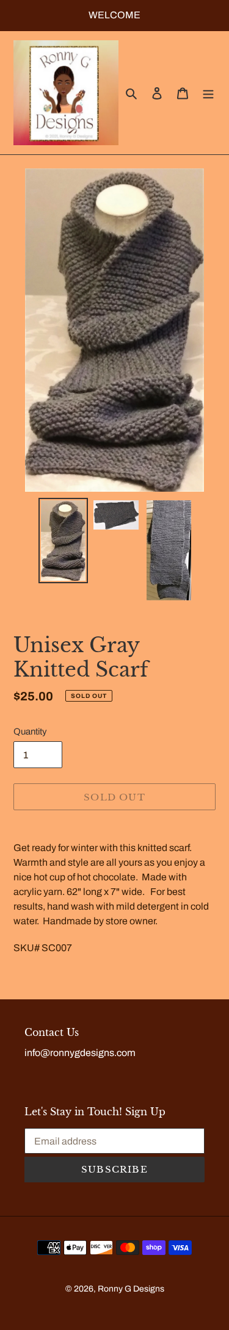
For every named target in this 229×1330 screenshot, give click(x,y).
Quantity (30, 731)
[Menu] (208, 93)
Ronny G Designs (131, 1288)
